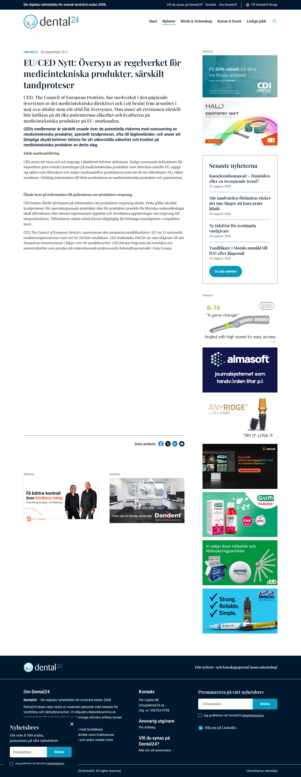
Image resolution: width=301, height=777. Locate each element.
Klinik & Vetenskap (196, 21)
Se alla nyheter (226, 271)
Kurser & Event (229, 21)
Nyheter (168, 21)
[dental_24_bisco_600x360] (240, 611)
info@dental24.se (151, 705)
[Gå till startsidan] (43, 667)
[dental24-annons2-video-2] (240, 76)
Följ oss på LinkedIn (220, 728)
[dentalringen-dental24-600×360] (61, 500)
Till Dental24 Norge (264, 5)
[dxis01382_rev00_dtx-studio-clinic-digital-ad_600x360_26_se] (240, 466)
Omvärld (31, 52)
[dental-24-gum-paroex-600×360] (240, 514)
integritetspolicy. (253, 715)
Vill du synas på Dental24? (185, 5)
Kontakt (211, 5)
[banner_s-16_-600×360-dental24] (240, 321)
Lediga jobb (256, 21)
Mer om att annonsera (155, 750)
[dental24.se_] (240, 123)
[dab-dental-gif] (240, 562)
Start (153, 21)
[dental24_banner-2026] (240, 369)
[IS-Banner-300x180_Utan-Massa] (240, 418)
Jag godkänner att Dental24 (233, 715)
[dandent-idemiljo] (147, 500)
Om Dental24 (228, 5)
